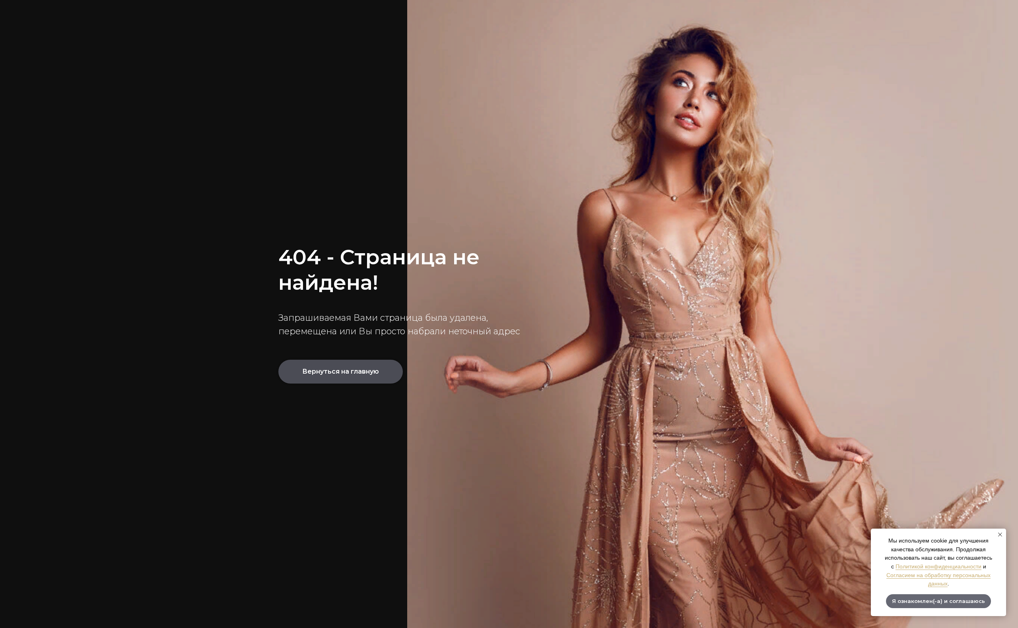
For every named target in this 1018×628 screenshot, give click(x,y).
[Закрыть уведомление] (1000, 535)
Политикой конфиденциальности (938, 566)
